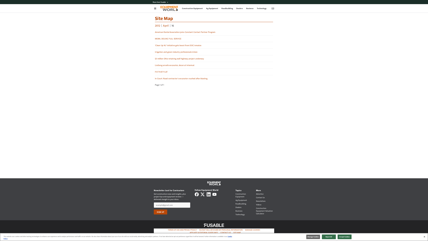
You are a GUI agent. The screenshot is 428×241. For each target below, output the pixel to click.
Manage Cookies (252, 230)
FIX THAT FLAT (161, 72)
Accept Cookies (344, 237)
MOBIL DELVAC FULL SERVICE (168, 38)
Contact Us (225, 232)
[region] (214, 237)
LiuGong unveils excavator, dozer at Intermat (174, 65)
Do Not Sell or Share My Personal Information (221, 230)
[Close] (424, 236)
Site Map (164, 18)
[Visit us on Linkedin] (209, 194)
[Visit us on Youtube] (214, 194)
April (166, 25)
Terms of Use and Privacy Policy (182, 230)
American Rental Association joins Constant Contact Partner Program (185, 32)
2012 (157, 25)
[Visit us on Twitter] (203, 194)
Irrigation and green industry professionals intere (176, 52)
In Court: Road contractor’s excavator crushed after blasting (181, 78)
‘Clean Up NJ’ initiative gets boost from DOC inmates (178, 45)
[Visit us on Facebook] (197, 194)
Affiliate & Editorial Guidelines (204, 232)
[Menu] (155, 8)
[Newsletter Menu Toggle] (273, 8)
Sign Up (160, 212)
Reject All (329, 237)
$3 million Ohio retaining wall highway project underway (179, 58)
